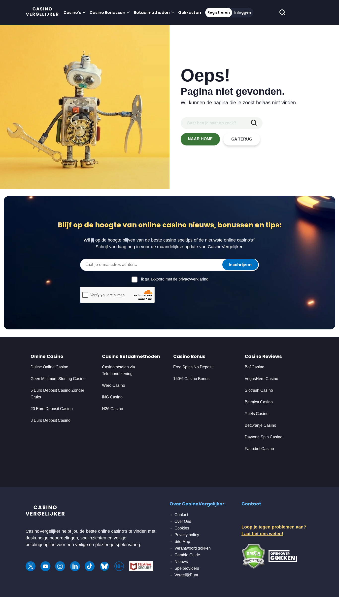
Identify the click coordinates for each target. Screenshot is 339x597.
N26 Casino (112, 409)
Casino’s (72, 12)
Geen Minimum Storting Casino (58, 379)
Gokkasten (189, 12)
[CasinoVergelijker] (42, 12)
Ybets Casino (257, 414)
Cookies (181, 528)
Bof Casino (254, 367)
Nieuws (181, 562)
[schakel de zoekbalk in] (282, 12)
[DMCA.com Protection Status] (253, 555)
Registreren (218, 12)
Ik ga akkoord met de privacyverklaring (174, 279)
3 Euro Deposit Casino (50, 420)
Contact (181, 515)
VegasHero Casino (261, 379)
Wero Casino (113, 385)
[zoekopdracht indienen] (254, 123)
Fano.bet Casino (259, 449)
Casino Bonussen (107, 12)
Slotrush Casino (259, 390)
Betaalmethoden (152, 12)
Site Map (182, 541)
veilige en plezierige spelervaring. (108, 544)
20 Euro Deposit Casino (52, 409)
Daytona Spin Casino (263, 437)
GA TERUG (241, 139)
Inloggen (242, 12)
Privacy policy (186, 535)
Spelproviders (186, 568)
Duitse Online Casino (49, 367)
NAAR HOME (200, 139)
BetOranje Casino (260, 425)
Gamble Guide (187, 555)
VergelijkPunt (186, 575)
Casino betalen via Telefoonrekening (118, 370)
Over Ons (182, 521)
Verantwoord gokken (192, 548)
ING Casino (112, 397)
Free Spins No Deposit (193, 367)
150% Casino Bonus (191, 379)
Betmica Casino (259, 402)
